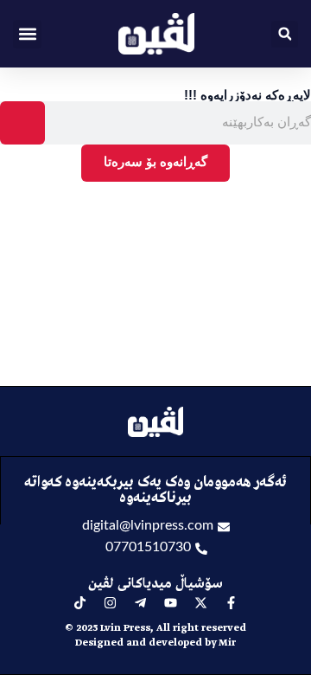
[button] (27, 34)
